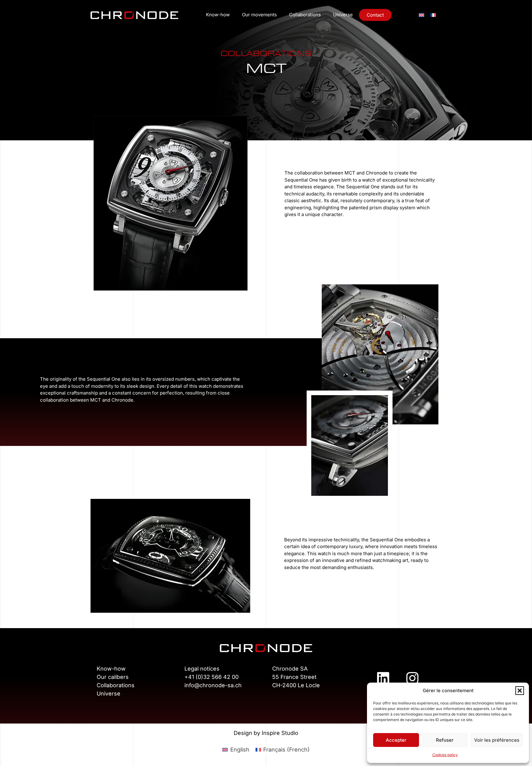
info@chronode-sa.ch (213, 685)
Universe (343, 15)
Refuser (444, 740)
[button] (520, 691)
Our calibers (113, 677)
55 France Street (294, 677)
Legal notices (202, 668)
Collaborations (305, 15)
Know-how (218, 15)
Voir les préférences (496, 740)
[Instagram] (412, 678)
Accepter (396, 740)
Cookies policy (445, 754)
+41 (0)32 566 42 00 (211, 677)
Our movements (259, 15)
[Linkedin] (383, 678)
